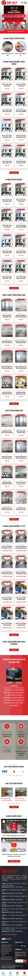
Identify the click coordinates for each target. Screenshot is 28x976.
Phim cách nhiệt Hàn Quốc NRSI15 (21, 110)
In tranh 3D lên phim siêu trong (21, 508)
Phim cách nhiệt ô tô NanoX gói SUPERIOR (7, 624)
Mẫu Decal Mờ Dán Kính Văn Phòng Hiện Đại (7, 367)
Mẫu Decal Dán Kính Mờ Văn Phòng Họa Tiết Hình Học (7, 316)
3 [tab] (15, 32)
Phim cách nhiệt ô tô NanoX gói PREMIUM (21, 624)
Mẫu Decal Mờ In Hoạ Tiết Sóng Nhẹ (21, 316)
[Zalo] (25, 945)
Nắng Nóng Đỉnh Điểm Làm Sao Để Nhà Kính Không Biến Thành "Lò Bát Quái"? (21, 799)
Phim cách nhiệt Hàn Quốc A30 (21, 162)
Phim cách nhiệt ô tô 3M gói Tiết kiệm (7, 598)
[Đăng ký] (25, 961)
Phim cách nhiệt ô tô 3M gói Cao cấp (7, 572)
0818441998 (11, 887)
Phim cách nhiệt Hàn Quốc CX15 (21, 136)
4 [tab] (17, 32)
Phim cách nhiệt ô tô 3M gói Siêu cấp (21, 547)
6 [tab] (18, 710)
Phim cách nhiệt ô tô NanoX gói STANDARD (21, 598)
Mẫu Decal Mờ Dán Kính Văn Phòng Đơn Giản (21, 367)
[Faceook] (16, 945)
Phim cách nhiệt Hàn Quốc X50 (7, 136)
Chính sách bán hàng (6, 949)
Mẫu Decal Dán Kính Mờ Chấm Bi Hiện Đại (7, 393)
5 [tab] (16, 710)
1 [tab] (10, 32)
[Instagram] (19, 945)
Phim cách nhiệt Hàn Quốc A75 (7, 162)
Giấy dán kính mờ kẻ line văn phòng (7, 508)
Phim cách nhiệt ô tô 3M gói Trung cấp (21, 573)
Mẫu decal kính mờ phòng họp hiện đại (21, 342)
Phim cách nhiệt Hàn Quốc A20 (7, 110)
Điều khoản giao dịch (6, 959)
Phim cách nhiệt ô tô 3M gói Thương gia (7, 547)
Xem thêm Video (14, 861)
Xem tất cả (14, 172)
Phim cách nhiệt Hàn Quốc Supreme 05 (21, 85)
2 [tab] (9, 710)
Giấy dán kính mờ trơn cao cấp (21, 483)
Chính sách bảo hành (6, 957)
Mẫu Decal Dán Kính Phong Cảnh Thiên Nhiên (21, 393)
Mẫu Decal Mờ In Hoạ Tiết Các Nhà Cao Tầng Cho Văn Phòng (7, 342)
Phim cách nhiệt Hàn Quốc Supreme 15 (7, 85)
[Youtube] (22, 945)
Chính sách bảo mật (6, 951)
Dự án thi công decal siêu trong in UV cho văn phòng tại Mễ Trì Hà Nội (6, 799)
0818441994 (19, 887)
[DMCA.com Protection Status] (6, 938)
